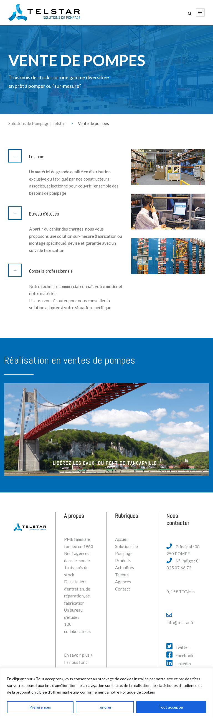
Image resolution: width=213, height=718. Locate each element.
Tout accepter (171, 707)
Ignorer (104, 707)
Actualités (124, 567)
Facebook (184, 655)
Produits (123, 560)
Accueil (121, 539)
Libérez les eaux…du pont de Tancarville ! (106, 463)
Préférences (40, 707)
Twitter (182, 647)
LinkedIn (183, 663)
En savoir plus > (78, 654)
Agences (123, 581)
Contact (122, 588)
